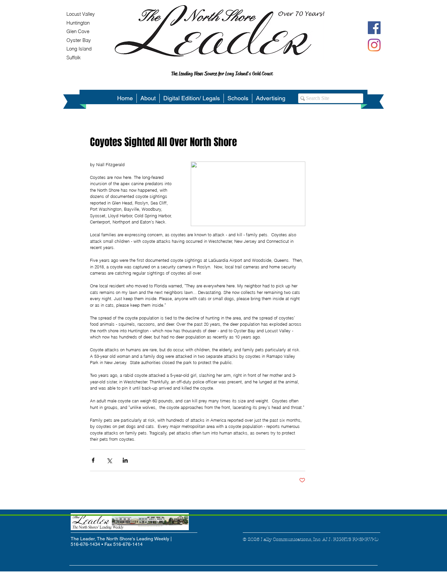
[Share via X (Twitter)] (109, 460)
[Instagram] (374, 45)
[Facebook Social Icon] (374, 27)
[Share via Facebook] (93, 460)
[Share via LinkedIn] (125, 460)
